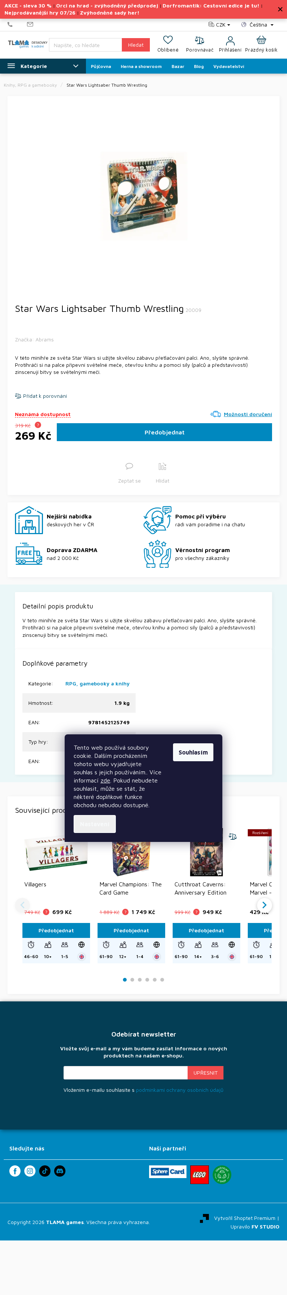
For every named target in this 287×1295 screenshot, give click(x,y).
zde (105, 780)
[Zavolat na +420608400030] (17, 25)
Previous (22, 905)
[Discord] (59, 1171)
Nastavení (94, 824)
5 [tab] (154, 980)
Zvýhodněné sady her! (109, 12)
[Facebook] (15, 1171)
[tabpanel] (143, 196)
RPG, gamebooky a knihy (97, 683)
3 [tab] (139, 980)
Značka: (34, 339)
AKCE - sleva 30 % (28, 5)
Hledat (136, 44)
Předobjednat (165, 432)
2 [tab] (132, 980)
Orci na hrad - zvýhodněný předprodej (107, 5)
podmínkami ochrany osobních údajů (179, 1090)
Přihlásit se (205, 1072)
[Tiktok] (44, 1171)
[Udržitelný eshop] (222, 1174)
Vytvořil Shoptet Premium (244, 1217)
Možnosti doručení (248, 414)
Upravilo (255, 1226)
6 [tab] (162, 980)
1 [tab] (125, 980)
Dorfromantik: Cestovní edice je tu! (211, 5)
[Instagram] (30, 1171)
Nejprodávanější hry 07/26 (39, 12)
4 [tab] (147, 980)
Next (264, 905)
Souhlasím (193, 752)
